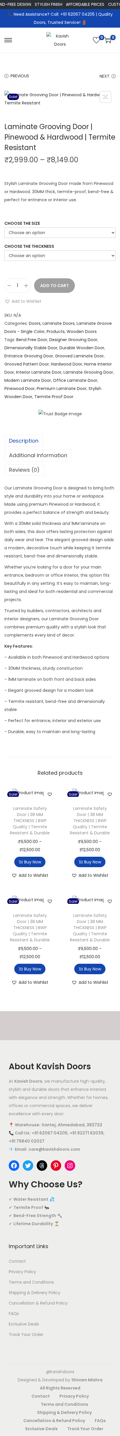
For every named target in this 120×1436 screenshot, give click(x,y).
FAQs (14, 1313)
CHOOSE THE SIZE (22, 223)
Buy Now (32, 862)
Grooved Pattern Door (26, 364)
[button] (22, 301)
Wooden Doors (82, 331)
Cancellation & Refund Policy (38, 1303)
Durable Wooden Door (81, 348)
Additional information (38, 455)
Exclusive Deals (24, 1324)
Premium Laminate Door (62, 388)
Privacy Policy (22, 1272)
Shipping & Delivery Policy (34, 1293)
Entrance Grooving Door (28, 356)
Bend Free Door (31, 340)
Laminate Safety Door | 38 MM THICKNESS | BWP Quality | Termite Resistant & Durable (30, 821)
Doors (34, 323)
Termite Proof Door (53, 397)
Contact (17, 1261)
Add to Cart (54, 285)
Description (23, 440)
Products (56, 331)
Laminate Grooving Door (88, 372)
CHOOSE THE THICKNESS (29, 246)
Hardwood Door (66, 364)
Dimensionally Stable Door (30, 348)
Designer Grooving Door (73, 340)
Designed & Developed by (60, 1380)
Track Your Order (26, 1334)
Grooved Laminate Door (79, 356)
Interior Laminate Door (38, 372)
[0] (96, 40)
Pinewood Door (19, 388)
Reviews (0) (24, 469)
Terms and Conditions (31, 1282)
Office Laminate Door (75, 380)
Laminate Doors (59, 323)
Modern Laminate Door (27, 380)
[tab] (60, 441)
